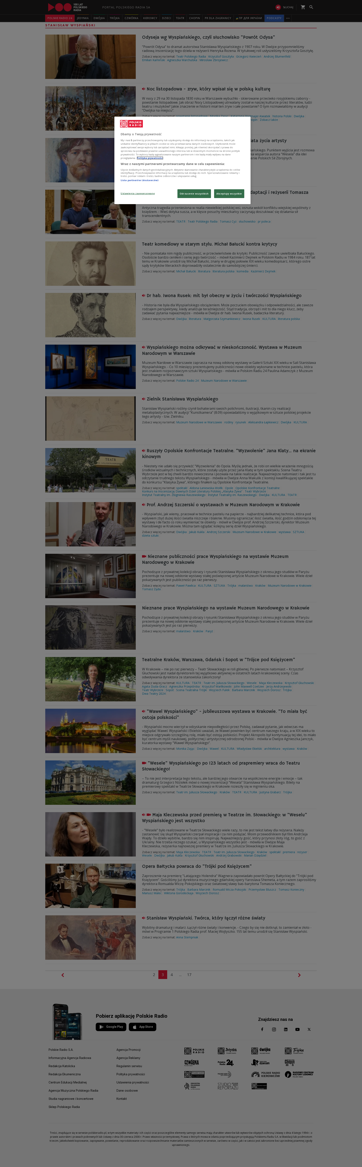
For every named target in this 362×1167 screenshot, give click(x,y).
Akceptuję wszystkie (229, 193)
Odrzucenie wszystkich (194, 193)
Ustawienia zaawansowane (138, 193)
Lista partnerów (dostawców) (139, 180)
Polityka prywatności (150, 158)
